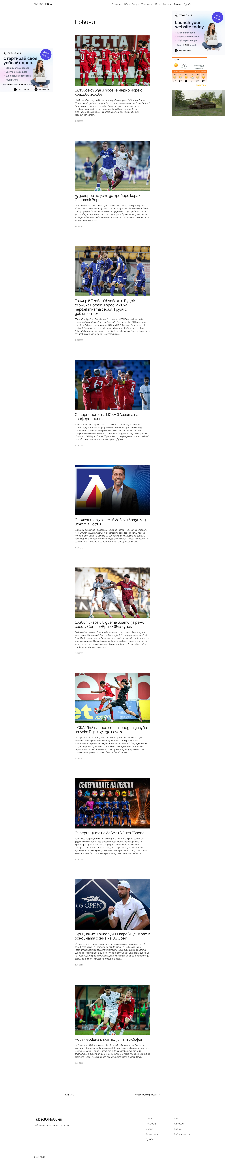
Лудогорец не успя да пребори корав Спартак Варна (108, 197)
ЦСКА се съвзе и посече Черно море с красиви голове (108, 92)
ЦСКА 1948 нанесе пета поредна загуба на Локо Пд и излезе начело (111, 729)
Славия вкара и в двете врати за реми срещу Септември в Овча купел (109, 624)
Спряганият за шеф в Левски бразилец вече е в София (110, 522)
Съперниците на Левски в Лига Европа (110, 833)
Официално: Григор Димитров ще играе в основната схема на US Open (112, 936)
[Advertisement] (26, 29)
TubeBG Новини (43, 4)
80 (72, 1094)
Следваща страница (147, 1094)
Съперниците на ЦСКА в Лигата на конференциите (106, 416)
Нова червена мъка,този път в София (109, 1039)
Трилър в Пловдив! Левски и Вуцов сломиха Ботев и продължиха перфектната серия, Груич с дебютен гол (105, 307)
